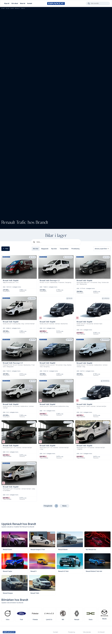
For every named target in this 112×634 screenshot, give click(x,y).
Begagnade (44, 249)
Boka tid (22, 3)
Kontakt (29, 3)
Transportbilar (64, 249)
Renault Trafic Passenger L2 (49, 280)
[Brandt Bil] (56, 3)
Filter (6, 249)
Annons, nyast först (101, 249)
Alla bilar (35, 249)
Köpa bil (6, 3)
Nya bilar (54, 249)
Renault (17, 8)
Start (3, 8)
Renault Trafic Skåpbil (10, 280)
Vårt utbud (14, 3)
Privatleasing (75, 249)
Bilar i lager (10, 8)
